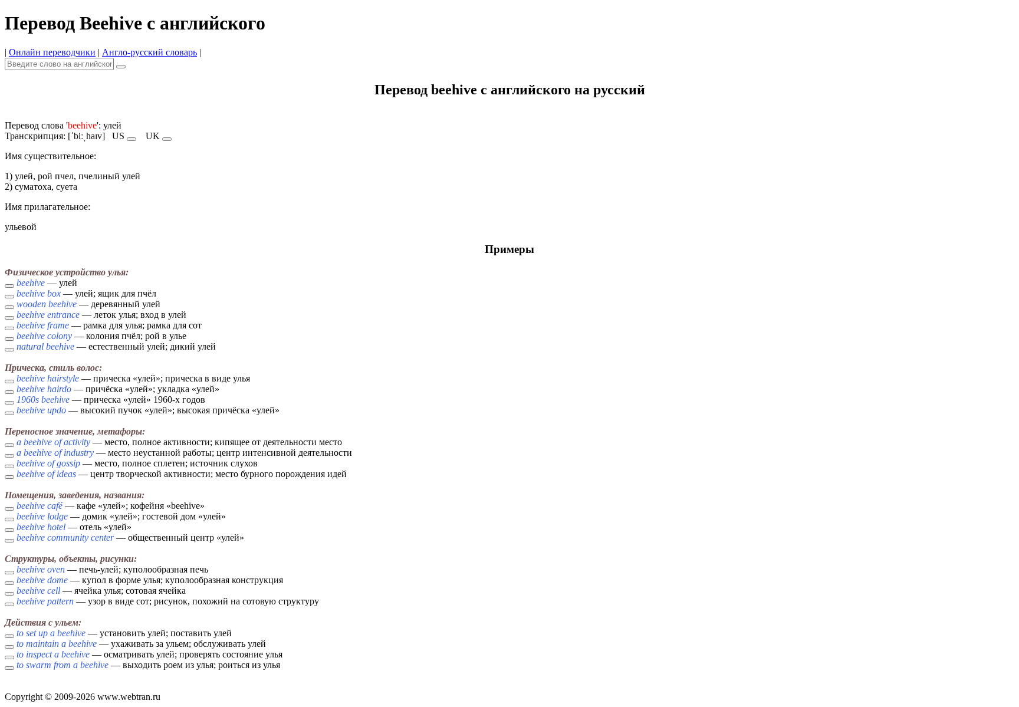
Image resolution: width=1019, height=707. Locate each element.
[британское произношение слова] (167, 139)
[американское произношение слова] (131, 139)
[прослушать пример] (9, 286)
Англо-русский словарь (149, 52)
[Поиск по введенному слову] (121, 66)
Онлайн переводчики (52, 52)
